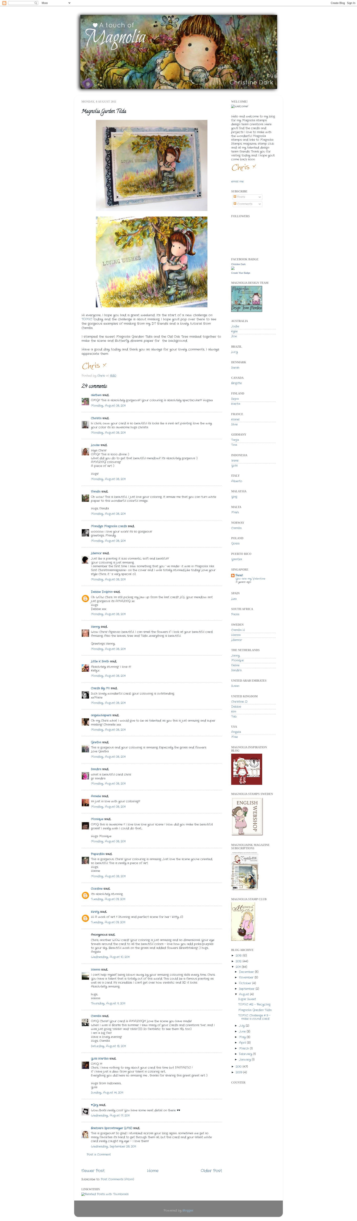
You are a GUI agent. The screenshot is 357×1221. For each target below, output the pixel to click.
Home (152, 1171)
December (247, 972)
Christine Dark (238, 264)
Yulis (234, 466)
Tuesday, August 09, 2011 (108, 899)
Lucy (234, 352)
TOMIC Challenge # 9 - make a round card (254, 1017)
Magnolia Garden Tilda (254, 1010)
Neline (235, 665)
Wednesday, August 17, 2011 (110, 1116)
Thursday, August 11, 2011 (108, 1003)
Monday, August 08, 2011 (108, 406)
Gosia (235, 544)
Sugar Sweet (247, 999)
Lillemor (96, 553)
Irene (234, 461)
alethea (96, 395)
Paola (235, 614)
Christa (96, 418)
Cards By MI (100, 688)
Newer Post (93, 1171)
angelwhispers (101, 715)
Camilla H (238, 630)
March (244, 1048)
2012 (239, 961)
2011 (239, 967)
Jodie (235, 326)
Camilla (96, 1016)
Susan (235, 686)
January (245, 1060)
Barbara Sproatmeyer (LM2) (111, 1128)
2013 (239, 956)
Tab (234, 717)
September (247, 989)
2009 (239, 1072)
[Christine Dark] (232, 269)
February (246, 1054)
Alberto (236, 481)
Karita (235, 404)
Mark (235, 512)
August (244, 994)
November (247, 977)
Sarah (235, 368)
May (243, 1037)
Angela (236, 732)
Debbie (236, 707)
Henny (95, 627)
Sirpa (235, 399)
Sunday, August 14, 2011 (107, 1093)
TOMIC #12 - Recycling (254, 1005)
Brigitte (236, 383)
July (242, 1026)
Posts (240, 197)
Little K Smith (100, 661)
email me (237, 182)
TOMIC (87, 319)
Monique (97, 819)
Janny (235, 656)
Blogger (187, 1211)
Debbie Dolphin (102, 592)
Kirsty (95, 912)
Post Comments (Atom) (117, 1179)
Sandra (96, 769)
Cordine (96, 889)
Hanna (95, 970)
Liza (234, 599)
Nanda (95, 492)
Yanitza (236, 559)
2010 (239, 1067)
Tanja (235, 440)
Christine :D (239, 702)
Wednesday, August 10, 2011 (110, 957)
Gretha (96, 742)
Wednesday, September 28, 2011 (113, 1147)
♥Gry (94, 1105)
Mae (234, 737)
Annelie (96, 796)
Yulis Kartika (99, 1059)
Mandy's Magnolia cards (109, 526)
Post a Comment (99, 1155)
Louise (95, 445)
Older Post (211, 1171)
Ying (234, 497)
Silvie (234, 424)
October (245, 983)
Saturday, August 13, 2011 (108, 1046)
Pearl (239, 575)
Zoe (234, 336)
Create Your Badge (240, 273)
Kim (233, 712)
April (243, 1043)
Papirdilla (98, 854)
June (243, 1032)
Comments (244, 204)
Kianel (235, 420)
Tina (234, 445)
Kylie (234, 331)
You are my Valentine (250, 579)
